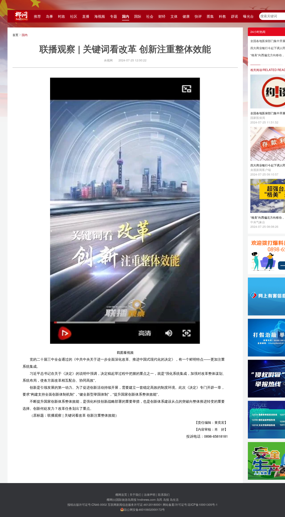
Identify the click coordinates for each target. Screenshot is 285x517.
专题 (113, 16)
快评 (198, 16)
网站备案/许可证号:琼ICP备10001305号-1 (190, 504)
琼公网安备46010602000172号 (144, 509)
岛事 (49, 16)
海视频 (99, 16)
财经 (161, 16)
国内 (125, 16)
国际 (137, 16)
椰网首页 (121, 494)
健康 (186, 16)
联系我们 (164, 494)
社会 (149, 16)
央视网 (108, 60)
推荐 (37, 16)
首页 (15, 34)
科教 (222, 16)
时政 (61, 16)
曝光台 (248, 16)
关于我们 (135, 494)
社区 (73, 16)
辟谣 (234, 16)
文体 (174, 16)
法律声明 (149, 494)
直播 (85, 16)
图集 (210, 16)
